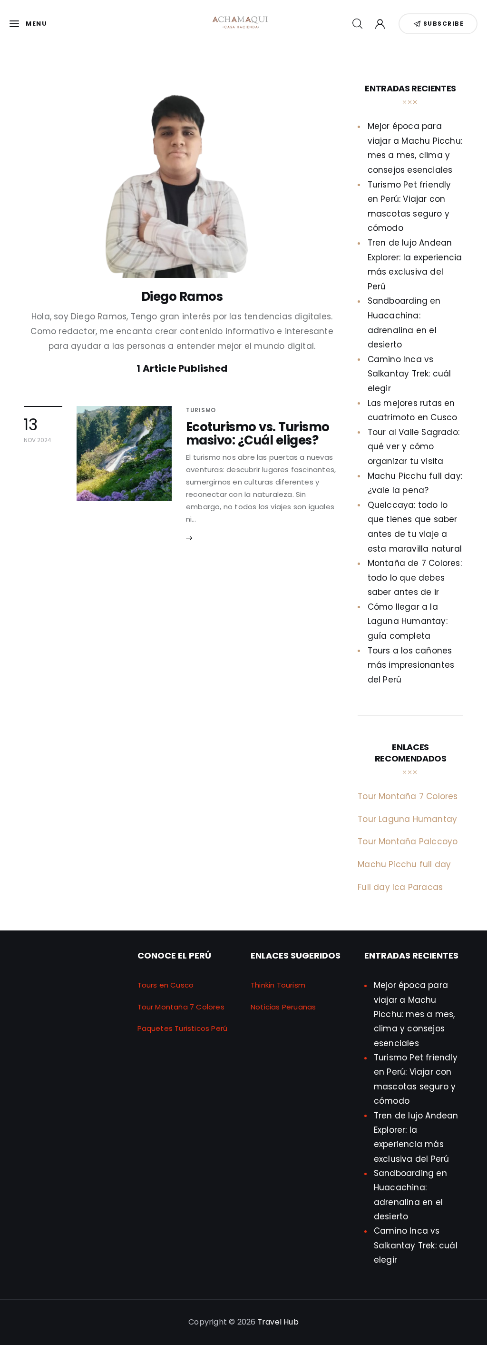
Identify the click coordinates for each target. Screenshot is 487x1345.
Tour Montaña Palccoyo (408, 841)
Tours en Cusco (165, 985)
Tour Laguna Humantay (407, 819)
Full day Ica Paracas (400, 887)
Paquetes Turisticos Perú (182, 1028)
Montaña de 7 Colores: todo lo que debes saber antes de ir (415, 577)
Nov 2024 (37, 440)
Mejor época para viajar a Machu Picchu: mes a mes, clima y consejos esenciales (414, 1013)
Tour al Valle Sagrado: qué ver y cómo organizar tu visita (413, 446)
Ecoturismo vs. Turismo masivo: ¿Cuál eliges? (258, 433)
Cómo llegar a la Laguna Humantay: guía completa (408, 621)
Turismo (201, 410)
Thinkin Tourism (278, 985)
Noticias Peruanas (283, 1007)
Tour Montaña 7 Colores (408, 796)
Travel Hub (278, 1321)
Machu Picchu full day (404, 864)
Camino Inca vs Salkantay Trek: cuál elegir (409, 374)
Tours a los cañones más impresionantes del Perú (411, 665)
